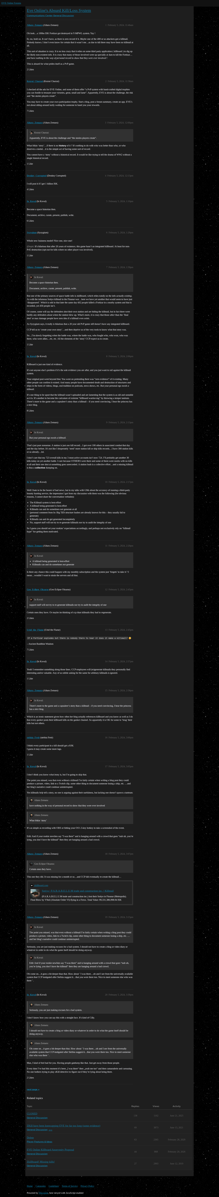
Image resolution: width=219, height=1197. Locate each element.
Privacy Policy (87, 1186)
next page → (33, 1089)
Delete (30, 1137)
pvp (50, 1130)
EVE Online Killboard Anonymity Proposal (50, 1149)
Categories (41, 1186)
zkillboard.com (41, 885)
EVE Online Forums (11, 3)
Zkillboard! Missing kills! (41, 1161)
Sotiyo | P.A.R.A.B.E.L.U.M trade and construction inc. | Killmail (78, 890)
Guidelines (54, 1186)
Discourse (43, 1193)
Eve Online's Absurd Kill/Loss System (59, 10)
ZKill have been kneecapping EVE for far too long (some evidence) (63, 1125)
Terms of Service (70, 1186)
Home (30, 1186)
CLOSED (32, 1113)
